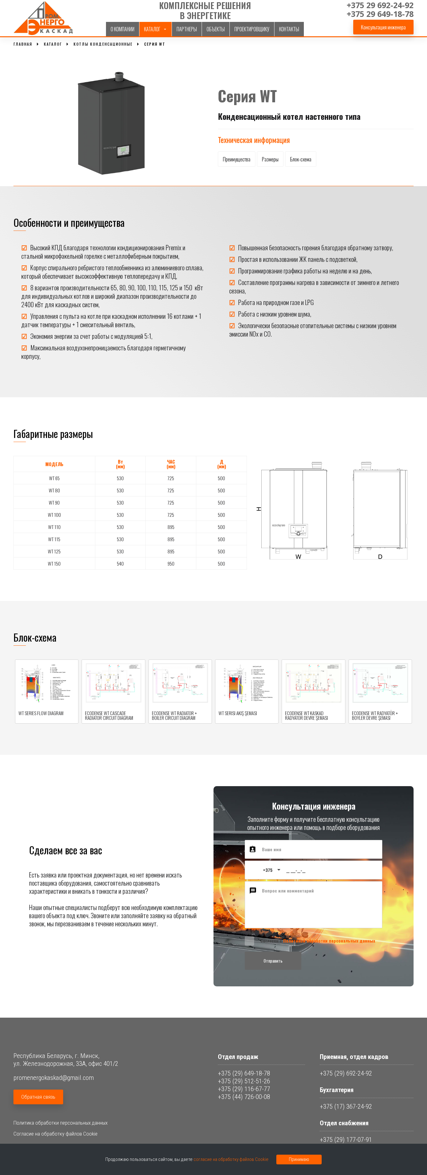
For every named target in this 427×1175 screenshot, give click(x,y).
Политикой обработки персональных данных (329, 940)
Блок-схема (300, 159)
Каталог (152, 29)
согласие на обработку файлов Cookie (231, 1159)
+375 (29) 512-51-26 (244, 1081)
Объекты (216, 29)
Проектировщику (251, 29)
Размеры (270, 159)
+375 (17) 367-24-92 (346, 1106)
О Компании (122, 29)
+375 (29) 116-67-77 (244, 1089)
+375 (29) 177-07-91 (346, 1139)
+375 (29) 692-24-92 (346, 1073)
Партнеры (187, 29)
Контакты (289, 29)
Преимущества (236, 159)
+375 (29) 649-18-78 (244, 1073)
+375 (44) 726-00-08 (244, 1097)
